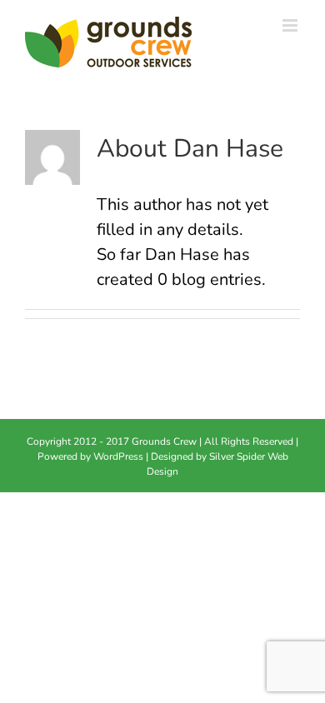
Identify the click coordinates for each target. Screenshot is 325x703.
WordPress (118, 456)
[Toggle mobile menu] (291, 25)
